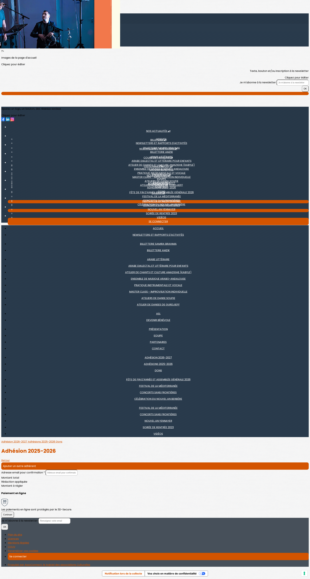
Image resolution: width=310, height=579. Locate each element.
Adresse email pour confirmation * (23, 472)
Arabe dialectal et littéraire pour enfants (161, 161)
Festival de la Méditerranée (161, 196)
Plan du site (15, 535)
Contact (158, 348)
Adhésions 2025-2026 (161, 187)
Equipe (161, 179)
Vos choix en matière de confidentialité (172, 573)
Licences (13, 539)
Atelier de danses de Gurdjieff (158, 304)
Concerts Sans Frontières (161, 205)
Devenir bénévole (162, 170)
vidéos (161, 217)
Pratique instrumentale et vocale (158, 285)
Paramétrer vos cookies (23, 551)
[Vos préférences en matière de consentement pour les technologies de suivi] (304, 573)
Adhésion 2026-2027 (158, 357)
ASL (158, 313)
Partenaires (158, 342)
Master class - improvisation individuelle (158, 292)
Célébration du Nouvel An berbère (158, 399)
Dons (158, 370)
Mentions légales (18, 543)
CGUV (11, 547)
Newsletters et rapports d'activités (161, 143)
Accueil (158, 228)
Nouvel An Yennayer (161, 209)
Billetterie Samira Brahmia (158, 244)
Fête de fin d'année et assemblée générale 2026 (158, 379)
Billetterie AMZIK (161, 152)
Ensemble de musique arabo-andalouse (158, 279)
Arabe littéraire (158, 259)
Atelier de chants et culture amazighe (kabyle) (158, 272)
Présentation (158, 329)
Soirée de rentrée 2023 (161, 213)
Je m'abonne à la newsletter (258, 82)
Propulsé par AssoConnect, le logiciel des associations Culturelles (49, 565)
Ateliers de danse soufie (158, 298)
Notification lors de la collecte (123, 573)
